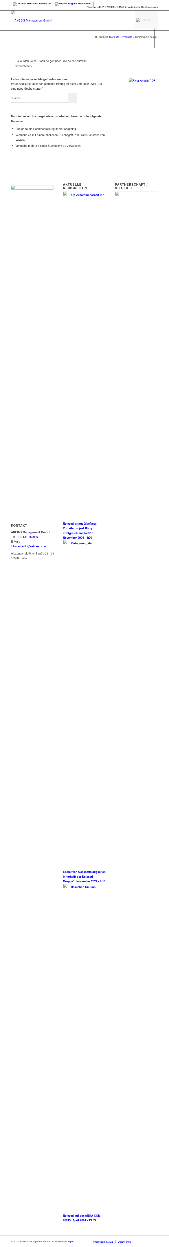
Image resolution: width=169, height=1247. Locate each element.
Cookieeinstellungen (62, 1241)
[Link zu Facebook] (141, 1241)
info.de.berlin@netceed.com (29, 546)
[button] (146, 20)
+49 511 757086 (27, 537)
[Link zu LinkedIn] (148, 1241)
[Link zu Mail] (154, 1241)
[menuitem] (103, 1241)
